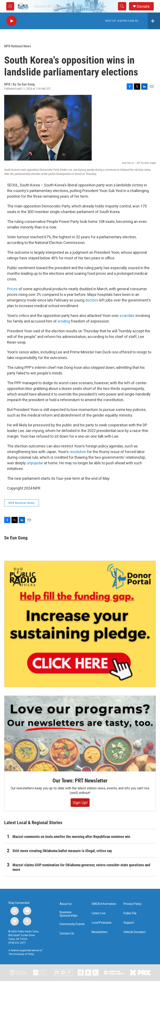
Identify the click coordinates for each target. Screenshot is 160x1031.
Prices (12, 289)
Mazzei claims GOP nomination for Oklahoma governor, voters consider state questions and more (81, 867)
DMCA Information (104, 903)
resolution (78, 452)
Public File (130, 913)
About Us (66, 903)
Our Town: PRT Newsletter (79, 780)
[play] (11, 21)
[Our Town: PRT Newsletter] (80, 733)
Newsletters (100, 932)
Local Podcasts (101, 922)
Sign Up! (80, 802)
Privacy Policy (132, 903)
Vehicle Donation (135, 932)
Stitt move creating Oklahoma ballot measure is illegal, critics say (62, 851)
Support (129, 922)
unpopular (35, 463)
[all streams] (154, 21)
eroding (64, 321)
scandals (127, 315)
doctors (91, 300)
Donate (143, 6)
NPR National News (17, 46)
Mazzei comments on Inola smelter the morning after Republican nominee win (71, 836)
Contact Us (67, 933)
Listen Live (98, 913)
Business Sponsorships (69, 914)
